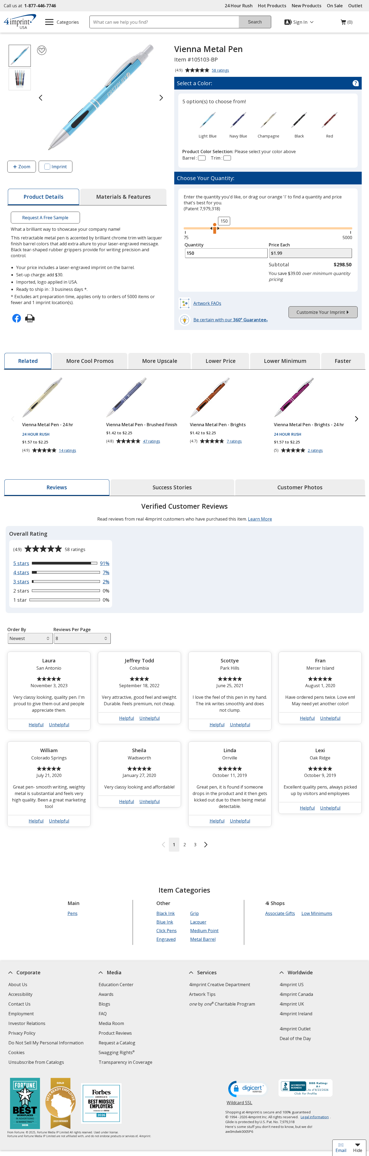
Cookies (17, 1053)
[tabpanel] (184, 676)
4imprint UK (291, 1004)
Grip (194, 913)
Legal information (315, 1116)
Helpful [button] (36, 725)
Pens (72, 913)
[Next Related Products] (356, 419)
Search (255, 22)
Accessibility (20, 994)
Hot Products (272, 6)
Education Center (116, 985)
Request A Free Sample (45, 218)
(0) (347, 23)
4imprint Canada (296, 994)
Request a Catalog (117, 1043)
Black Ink (165, 913)
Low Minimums (316, 913)
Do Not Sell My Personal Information (46, 1043)
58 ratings (221, 70)
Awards (106, 994)
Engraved (165, 939)
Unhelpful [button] (59, 725)
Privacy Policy (22, 1033)
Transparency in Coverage (126, 1062)
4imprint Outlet (294, 1029)
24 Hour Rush (239, 6)
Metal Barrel (202, 939)
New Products (306, 6)
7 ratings (235, 441)
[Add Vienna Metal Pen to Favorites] (41, 50)
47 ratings (152, 441)
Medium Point (204, 931)
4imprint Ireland (295, 1014)
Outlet (356, 6)
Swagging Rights (117, 1052)
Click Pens (166, 931)
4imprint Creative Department (219, 985)
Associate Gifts (280, 913)
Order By (16, 629)
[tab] (43, 197)
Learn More (260, 519)
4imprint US (291, 985)
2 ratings (316, 450)
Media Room (111, 1023)
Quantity (194, 245)
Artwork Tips (202, 994)
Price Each (279, 245)
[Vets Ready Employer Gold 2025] (60, 1104)
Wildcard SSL (239, 1105)
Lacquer (198, 922)
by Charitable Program (222, 1004)
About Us (17, 985)
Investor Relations (27, 1024)
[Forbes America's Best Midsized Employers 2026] (101, 1104)
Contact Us (19, 1004)
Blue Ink (164, 922)
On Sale (335, 6)
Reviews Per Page (72, 629)
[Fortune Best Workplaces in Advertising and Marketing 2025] (25, 1104)
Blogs (104, 1004)
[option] (207, 124)
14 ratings (68, 450)
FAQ (103, 1014)
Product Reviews (115, 1033)
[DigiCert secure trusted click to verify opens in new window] (248, 1089)
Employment (20, 1014)
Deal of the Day (295, 1038)
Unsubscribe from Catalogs (36, 1062)
